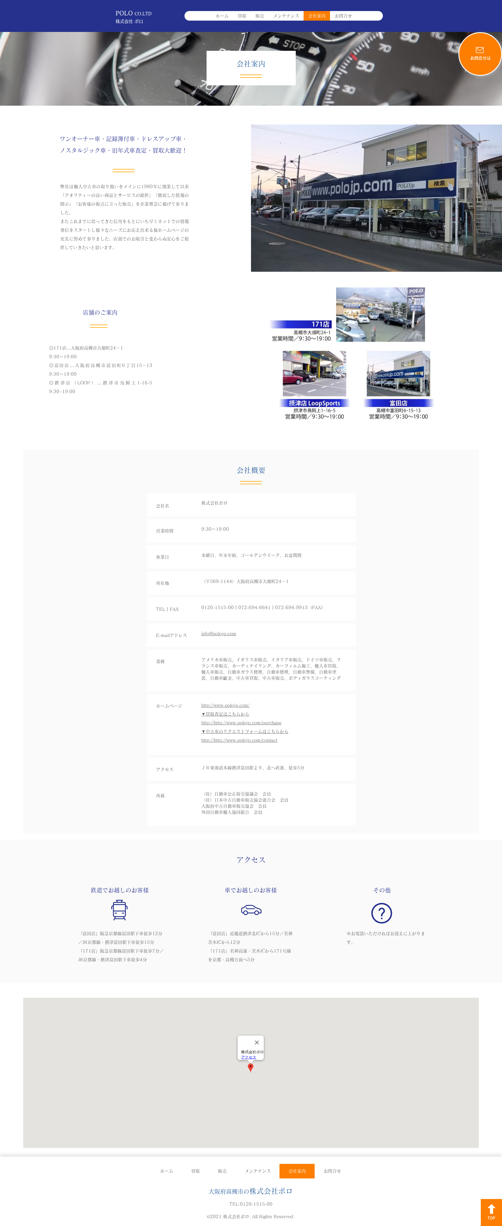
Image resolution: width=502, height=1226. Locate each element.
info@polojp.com (218, 633)
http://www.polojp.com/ (225, 705)
